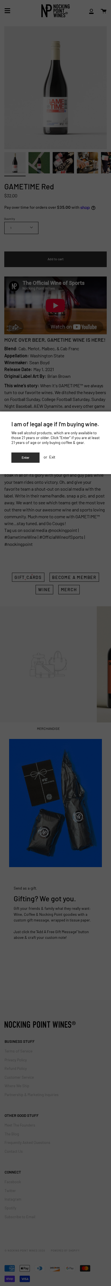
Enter (25, 457)
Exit (52, 456)
